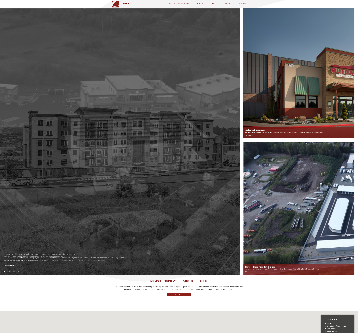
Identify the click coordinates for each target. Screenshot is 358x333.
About (215, 4)
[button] (167, 323)
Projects (201, 4)
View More (249, 135)
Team (228, 4)
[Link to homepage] (126, 4)
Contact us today (179, 294)
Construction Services (178, 4)
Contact (242, 4)
